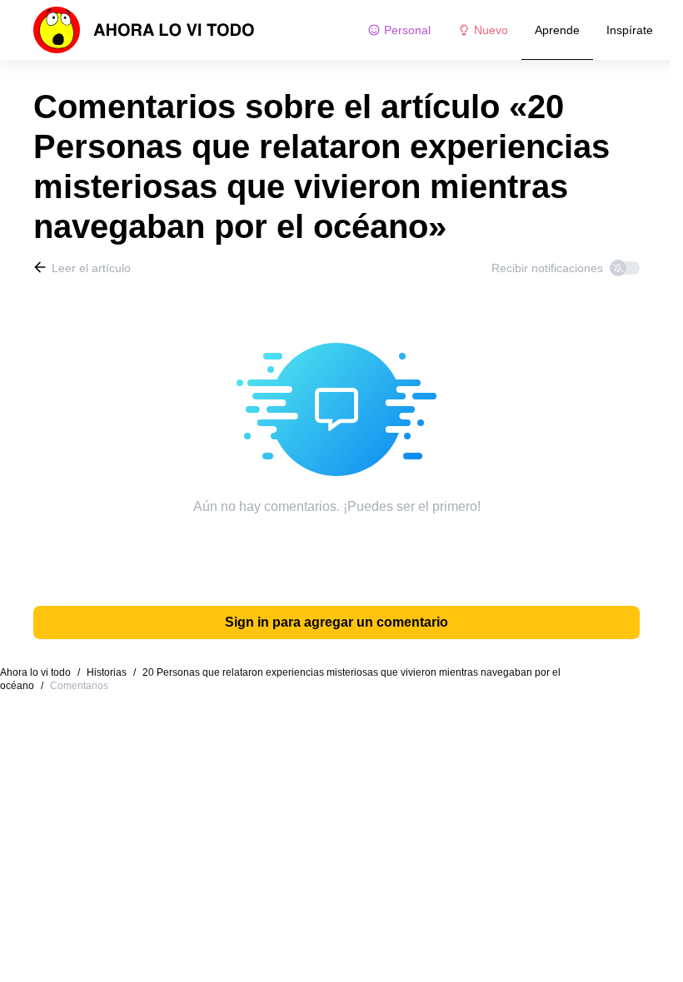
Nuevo (491, 30)
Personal (407, 30)
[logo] (144, 30)
